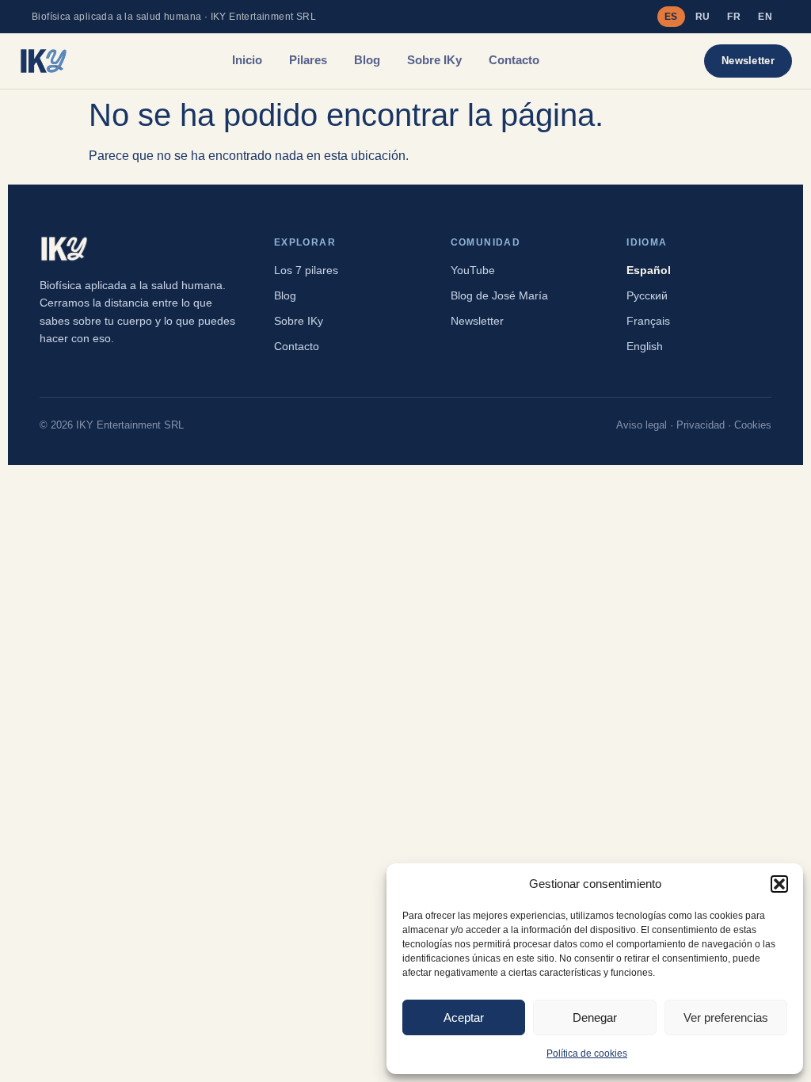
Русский (647, 295)
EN (765, 16)
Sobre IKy (434, 60)
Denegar (595, 1017)
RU (702, 16)
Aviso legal (641, 425)
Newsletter (748, 61)
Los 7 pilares (306, 270)
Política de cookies (586, 1053)
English (644, 346)
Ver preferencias (725, 1017)
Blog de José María (499, 295)
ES (671, 16)
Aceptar (464, 1017)
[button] (779, 884)
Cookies (752, 425)
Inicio (247, 60)
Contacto (514, 60)
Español (648, 270)
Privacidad (700, 425)
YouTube (473, 270)
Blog (367, 60)
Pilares (308, 60)
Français (648, 320)
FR (734, 16)
